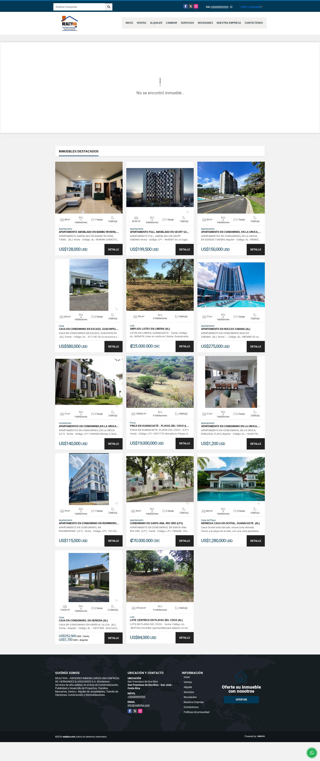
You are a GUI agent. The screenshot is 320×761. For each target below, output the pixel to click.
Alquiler (156, 22)
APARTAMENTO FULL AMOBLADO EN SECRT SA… (159, 232)
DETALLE (113, 249)
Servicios (187, 22)
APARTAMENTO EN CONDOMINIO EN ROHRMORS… (89, 523)
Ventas (141, 22)
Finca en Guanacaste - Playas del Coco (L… (159, 425)
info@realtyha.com (139, 705)
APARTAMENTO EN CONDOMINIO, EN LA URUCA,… (231, 232)
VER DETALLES (89, 187)
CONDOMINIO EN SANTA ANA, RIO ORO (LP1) (156, 523)
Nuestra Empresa (229, 22)
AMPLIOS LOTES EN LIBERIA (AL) (150, 328)
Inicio (129, 22)
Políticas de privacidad (196, 712)
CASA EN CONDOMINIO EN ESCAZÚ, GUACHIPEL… (89, 329)
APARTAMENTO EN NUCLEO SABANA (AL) (225, 329)
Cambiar (171, 22)
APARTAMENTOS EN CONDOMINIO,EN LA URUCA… (89, 426)
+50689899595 (219, 6)
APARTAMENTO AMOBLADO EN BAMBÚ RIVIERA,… (89, 232)
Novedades (205, 22)
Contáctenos (254, 22)
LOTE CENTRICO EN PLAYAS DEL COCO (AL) (156, 620)
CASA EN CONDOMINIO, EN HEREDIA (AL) (83, 620)
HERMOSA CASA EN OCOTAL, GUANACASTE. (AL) (230, 523)
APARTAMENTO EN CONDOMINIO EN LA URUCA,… (230, 426)
